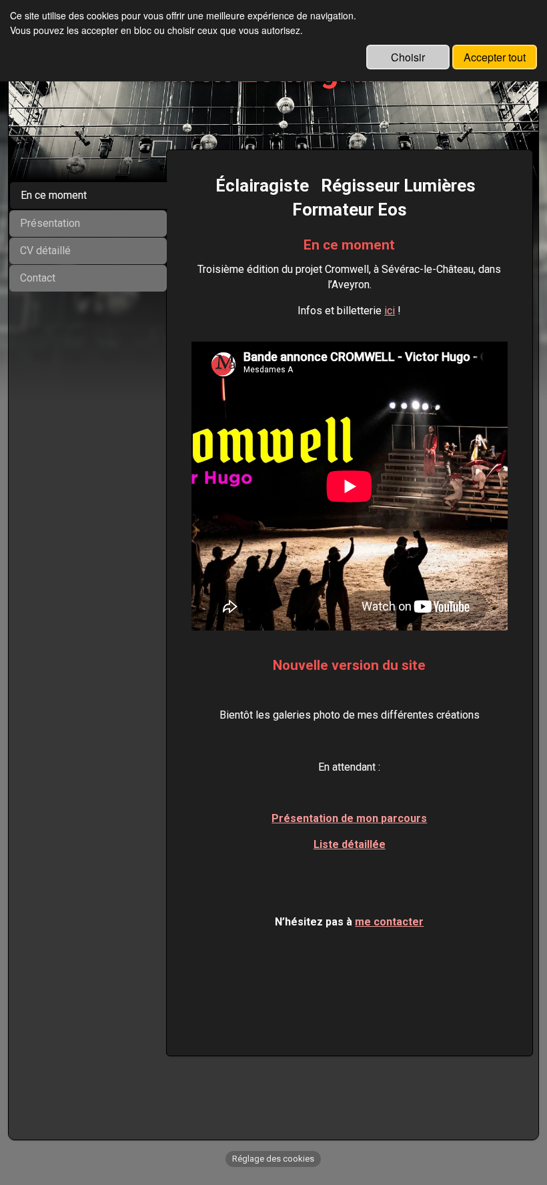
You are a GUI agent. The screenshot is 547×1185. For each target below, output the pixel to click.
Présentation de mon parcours (349, 818)
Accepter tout (495, 57)
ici (389, 310)
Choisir (408, 57)
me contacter (389, 921)
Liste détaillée (350, 844)
